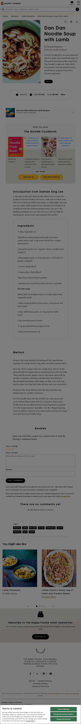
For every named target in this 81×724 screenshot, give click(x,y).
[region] (40, 714)
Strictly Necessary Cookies (63, 714)
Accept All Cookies (64, 719)
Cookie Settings (63, 709)
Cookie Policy (30, 721)
